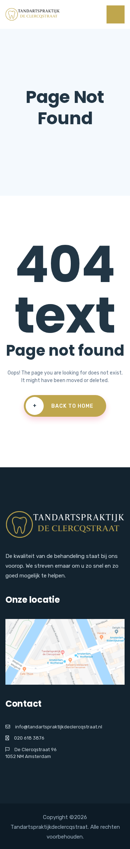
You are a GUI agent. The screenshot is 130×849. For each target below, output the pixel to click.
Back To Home (63, 406)
